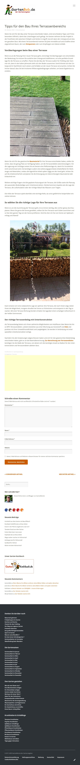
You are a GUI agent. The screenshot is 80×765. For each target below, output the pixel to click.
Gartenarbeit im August (12, 666)
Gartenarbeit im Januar (12, 652)
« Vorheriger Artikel (14, 474)
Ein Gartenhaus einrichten (13, 705)
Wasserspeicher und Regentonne (15, 703)
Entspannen (30, 44)
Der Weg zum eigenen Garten (14, 626)
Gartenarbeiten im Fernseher (14, 639)
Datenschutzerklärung (12, 757)
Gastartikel (50, 757)
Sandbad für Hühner (11, 543)
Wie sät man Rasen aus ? (12, 685)
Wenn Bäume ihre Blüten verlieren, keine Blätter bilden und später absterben (36, 583)
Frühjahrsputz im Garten (12, 620)
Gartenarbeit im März (11, 656)
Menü (74, 5)
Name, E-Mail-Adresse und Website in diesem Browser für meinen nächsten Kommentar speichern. (36, 456)
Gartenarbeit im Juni (11, 662)
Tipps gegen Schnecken (12, 741)
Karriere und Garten (11, 622)
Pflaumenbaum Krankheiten (14, 730)
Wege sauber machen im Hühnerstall (16, 537)
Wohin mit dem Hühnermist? (13, 545)
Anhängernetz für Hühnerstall (13, 540)
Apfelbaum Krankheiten (12, 726)
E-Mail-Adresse (10, 439)
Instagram (10, 510)
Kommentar (9, 405)
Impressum (60, 757)
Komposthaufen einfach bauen (14, 698)
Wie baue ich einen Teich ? (13, 694)
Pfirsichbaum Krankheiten (13, 728)
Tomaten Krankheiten (11, 719)
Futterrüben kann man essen (13, 532)
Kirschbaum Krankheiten (12, 732)
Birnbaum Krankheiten (12, 734)
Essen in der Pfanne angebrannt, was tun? (17, 527)
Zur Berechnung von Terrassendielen (59, 340)
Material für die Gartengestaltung (15, 700)
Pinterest (18, 510)
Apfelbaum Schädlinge (12, 724)
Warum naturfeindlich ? (12, 635)
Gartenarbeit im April (11, 658)
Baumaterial (34, 161)
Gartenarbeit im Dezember (13, 675)
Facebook (6, 510)
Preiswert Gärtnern (11, 628)
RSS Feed (21, 510)
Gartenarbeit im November (13, 673)
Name (7, 430)
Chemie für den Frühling (12, 624)
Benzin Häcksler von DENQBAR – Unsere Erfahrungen (28, 588)
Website (7, 448)
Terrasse (14, 354)
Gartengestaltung (18, 352)
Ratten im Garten (10, 736)
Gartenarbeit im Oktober (12, 671)
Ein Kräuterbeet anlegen (12, 690)
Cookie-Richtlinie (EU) (11, 759)
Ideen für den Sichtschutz (13, 696)
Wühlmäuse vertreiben (12, 739)
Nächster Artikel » (67, 474)
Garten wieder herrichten (13, 692)
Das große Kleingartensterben (14, 630)
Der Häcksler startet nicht (20, 591)
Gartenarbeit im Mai (11, 660)
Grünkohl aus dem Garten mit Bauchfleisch (17, 521)
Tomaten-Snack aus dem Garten (14, 529)
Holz (66, 327)
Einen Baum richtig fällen (13, 709)
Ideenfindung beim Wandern (13, 641)
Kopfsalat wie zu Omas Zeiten (13, 535)
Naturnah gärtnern (11, 618)
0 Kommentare (20, 30)
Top (73, 760)
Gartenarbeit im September (13, 669)
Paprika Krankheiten (11, 722)
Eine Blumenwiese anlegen (13, 688)
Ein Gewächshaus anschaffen (14, 707)
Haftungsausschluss (28, 757)
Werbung (41, 757)
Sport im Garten (10, 633)
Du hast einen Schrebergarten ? (14, 637)
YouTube (14, 510)
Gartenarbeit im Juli (11, 664)
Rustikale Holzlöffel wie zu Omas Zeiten (16, 524)
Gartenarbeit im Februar (12, 654)
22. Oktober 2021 (10, 30)
